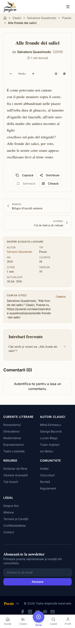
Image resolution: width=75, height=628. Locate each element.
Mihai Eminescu (50, 425)
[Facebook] (22, 612)
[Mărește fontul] (33, 73)
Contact (8, 532)
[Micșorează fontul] (10, 73)
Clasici (16, 18)
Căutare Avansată (15, 475)
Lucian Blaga (49, 438)
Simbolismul (11, 431)
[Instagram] (30, 612)
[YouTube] (45, 612)
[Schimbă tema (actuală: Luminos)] (56, 73)
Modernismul (12, 438)
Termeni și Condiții (15, 519)
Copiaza (61, 296)
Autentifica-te (24, 384)
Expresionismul (13, 444)
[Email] (52, 612)
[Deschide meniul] (68, 6)
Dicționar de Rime (15, 468)
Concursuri (47, 475)
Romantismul (12, 425)
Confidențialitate (14, 525)
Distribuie (52, 175)
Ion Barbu (46, 451)
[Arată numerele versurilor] (64, 73)
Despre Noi (11, 505)
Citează (53, 183)
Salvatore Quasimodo (41, 18)
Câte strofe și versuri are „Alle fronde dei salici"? (33, 349)
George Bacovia (51, 431)
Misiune (8, 512)
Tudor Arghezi (49, 444)
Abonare (37, 581)
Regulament (48, 488)
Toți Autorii (10, 481)
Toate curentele (14, 451)
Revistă (45, 481)
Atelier (44, 468)
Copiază (27, 175)
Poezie (66, 18)
